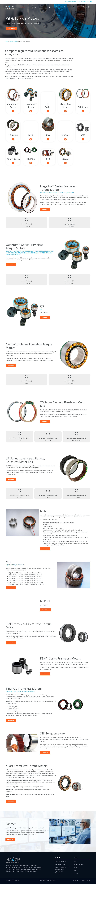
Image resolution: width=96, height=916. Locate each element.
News (75, 870)
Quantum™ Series (30, 106)
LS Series (13, 135)
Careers (76, 867)
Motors (16, 41)
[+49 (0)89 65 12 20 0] (77, 1)
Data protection (86, 880)
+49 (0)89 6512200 (60, 864)
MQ (48, 135)
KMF (83, 135)
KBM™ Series (13, 158)
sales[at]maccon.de (60, 861)
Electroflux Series (65, 106)
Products (11, 41)
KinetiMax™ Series (13, 106)
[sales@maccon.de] (65, 1)
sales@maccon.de (71, 1)
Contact (76, 873)
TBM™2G (30, 158)
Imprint (75, 880)
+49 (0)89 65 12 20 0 (84, 1)
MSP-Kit (65, 135)
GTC (75, 861)
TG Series (83, 107)
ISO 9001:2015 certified (12, 880)
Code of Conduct (78, 864)
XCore (65, 158)
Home (6, 41)
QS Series (48, 106)
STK (48, 158)
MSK (30, 135)
